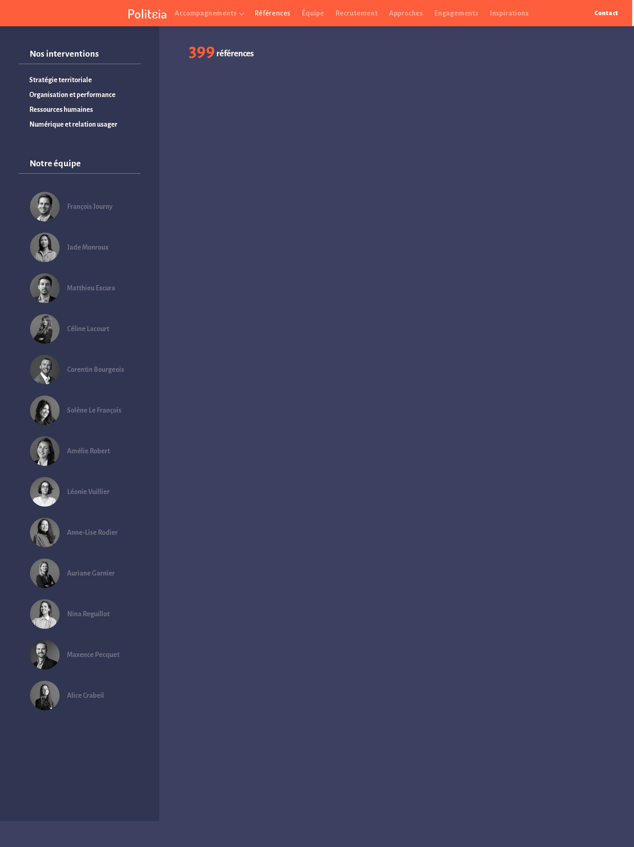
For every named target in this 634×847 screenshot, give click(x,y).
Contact (606, 13)
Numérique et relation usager (73, 124)
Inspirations (509, 13)
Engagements (456, 13)
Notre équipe (55, 163)
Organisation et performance (72, 95)
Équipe (313, 13)
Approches (406, 13)
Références (273, 13)
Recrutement (356, 13)
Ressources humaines (61, 109)
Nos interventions (64, 54)
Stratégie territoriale (60, 80)
